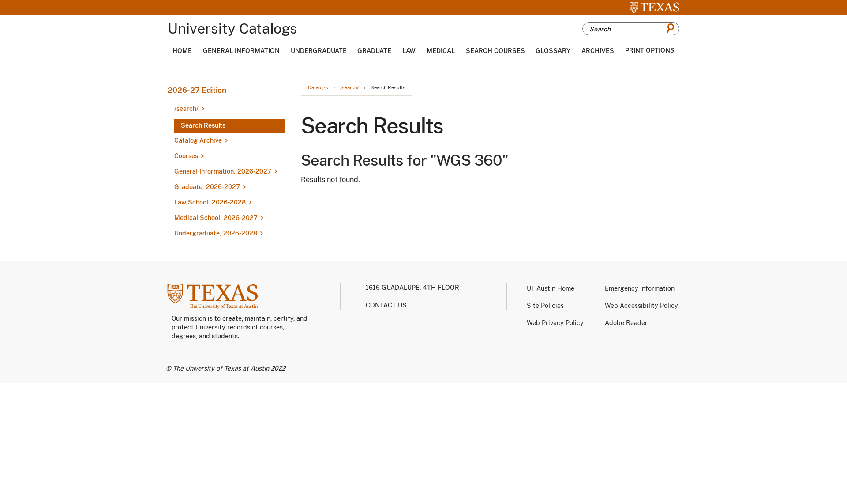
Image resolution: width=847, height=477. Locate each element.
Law (409, 50)
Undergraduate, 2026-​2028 (215, 233)
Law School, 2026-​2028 (210, 202)
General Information (241, 50)
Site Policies (545, 305)
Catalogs (318, 87)
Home (182, 50)
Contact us (386, 305)
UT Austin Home (550, 288)
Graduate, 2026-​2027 (207, 186)
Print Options (650, 50)
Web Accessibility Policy (641, 305)
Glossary (553, 50)
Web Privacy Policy (555, 322)
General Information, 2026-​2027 (222, 171)
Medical (441, 50)
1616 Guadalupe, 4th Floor (412, 287)
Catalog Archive (198, 140)
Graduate (374, 50)
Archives (597, 50)
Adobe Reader (626, 322)
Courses (186, 155)
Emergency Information (640, 288)
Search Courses (495, 50)
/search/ (349, 87)
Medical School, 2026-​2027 (216, 217)
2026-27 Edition (197, 90)
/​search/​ (186, 108)
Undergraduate (319, 50)
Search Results (203, 125)
